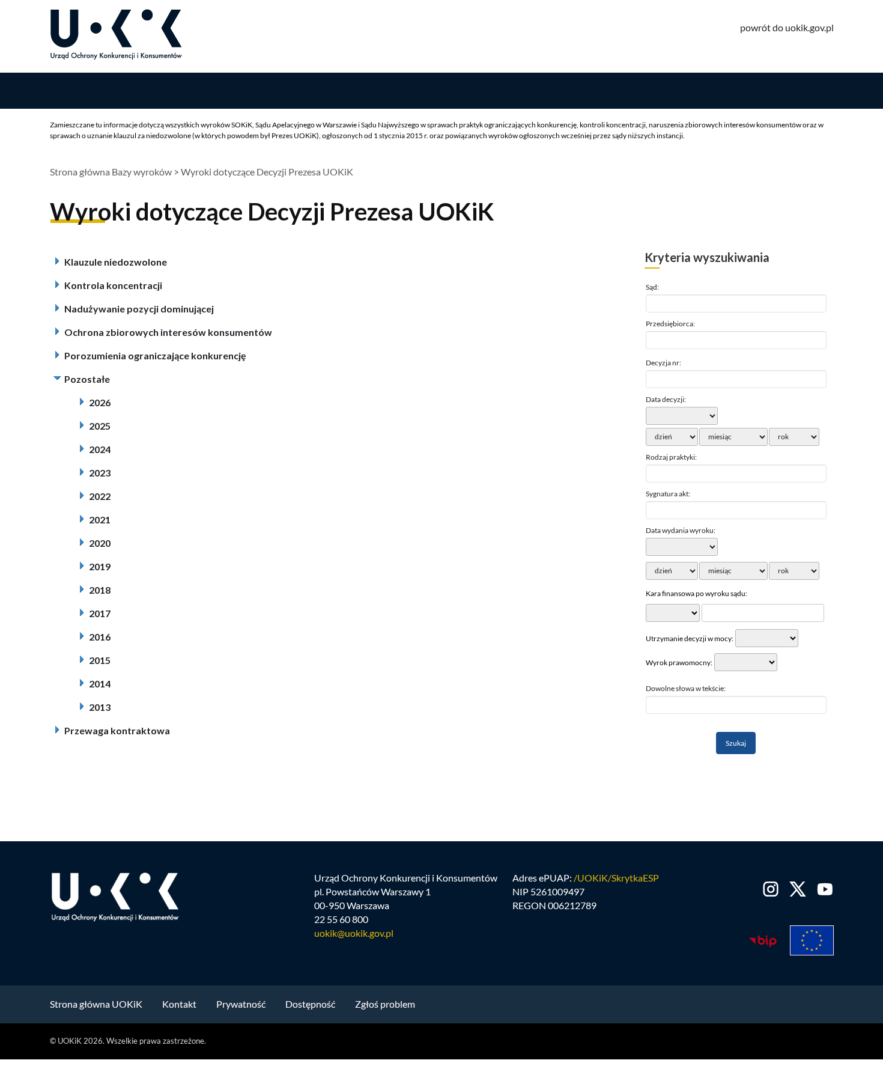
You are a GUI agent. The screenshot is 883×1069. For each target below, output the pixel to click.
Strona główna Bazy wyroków (111, 171)
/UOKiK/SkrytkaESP (616, 877)
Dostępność (310, 1004)
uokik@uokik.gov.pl (353, 933)
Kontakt (179, 1004)
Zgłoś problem (385, 1004)
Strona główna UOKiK (96, 1004)
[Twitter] (798, 889)
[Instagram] (770, 889)
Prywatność (241, 1004)
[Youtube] (823, 889)
